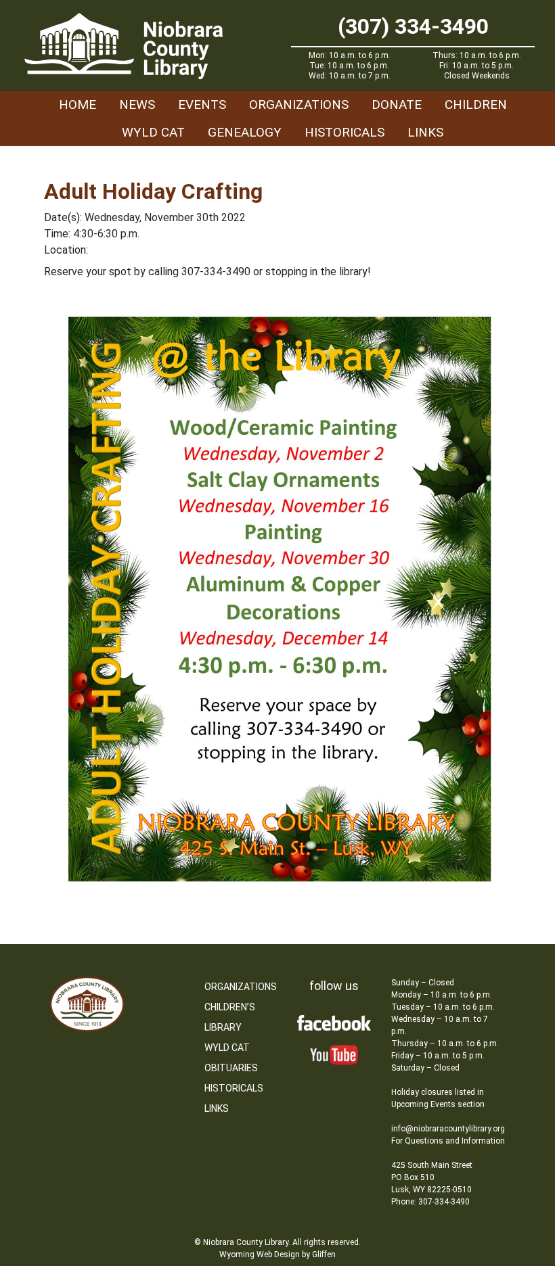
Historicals (344, 132)
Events (202, 104)
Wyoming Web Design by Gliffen (277, 1254)
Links (425, 132)
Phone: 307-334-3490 (430, 1201)
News (137, 104)
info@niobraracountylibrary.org (448, 1128)
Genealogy (245, 132)
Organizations (299, 104)
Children (476, 104)
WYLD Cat (153, 132)
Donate (397, 104)
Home (77, 104)
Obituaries (231, 1067)
